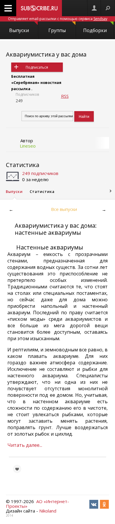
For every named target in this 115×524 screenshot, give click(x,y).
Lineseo (28, 146)
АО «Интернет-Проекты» (37, 503)
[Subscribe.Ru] (39, 8)
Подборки (95, 30)
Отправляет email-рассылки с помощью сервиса (57, 18)
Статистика (22, 165)
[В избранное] (17, 469)
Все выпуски (64, 209)
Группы (57, 30)
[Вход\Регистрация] (94, 8)
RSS (65, 96)
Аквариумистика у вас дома (46, 54)
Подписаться (37, 67)
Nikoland (47, 511)
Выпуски (19, 30)
